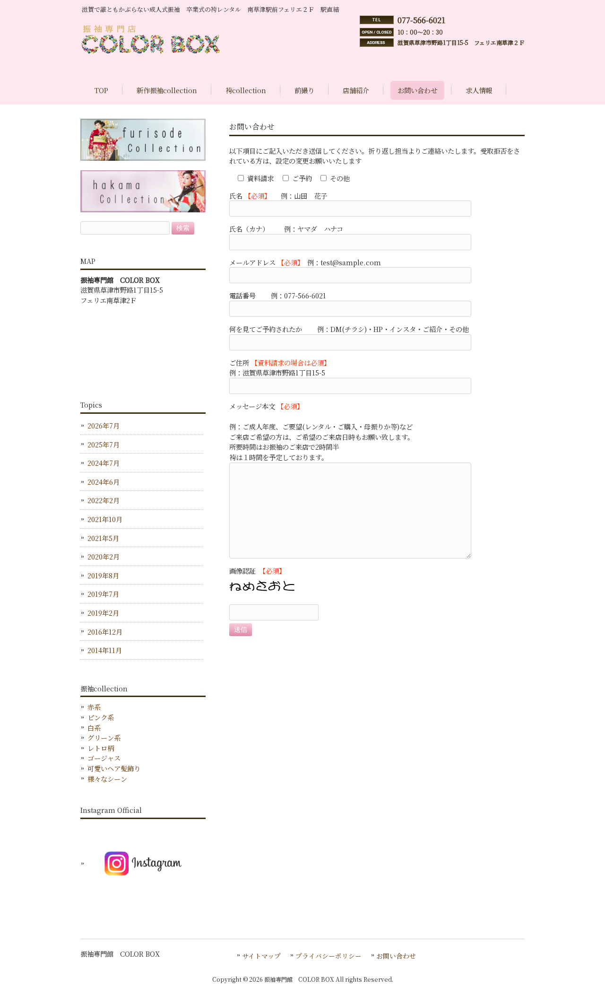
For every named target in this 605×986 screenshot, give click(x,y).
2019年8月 (103, 575)
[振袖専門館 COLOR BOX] (153, 53)
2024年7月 (103, 463)
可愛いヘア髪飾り (113, 768)
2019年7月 (103, 594)
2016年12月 (104, 632)
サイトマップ (261, 955)
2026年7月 (103, 425)
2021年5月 (103, 538)
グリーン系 (104, 737)
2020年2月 (103, 556)
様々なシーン (107, 779)
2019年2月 (103, 613)
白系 (94, 728)
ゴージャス (104, 758)
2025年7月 (103, 444)
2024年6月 (103, 482)
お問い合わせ (396, 955)
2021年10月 (104, 519)
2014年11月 (104, 650)
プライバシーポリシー (328, 955)
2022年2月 (103, 500)
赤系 (94, 707)
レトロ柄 (100, 748)
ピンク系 (100, 717)
